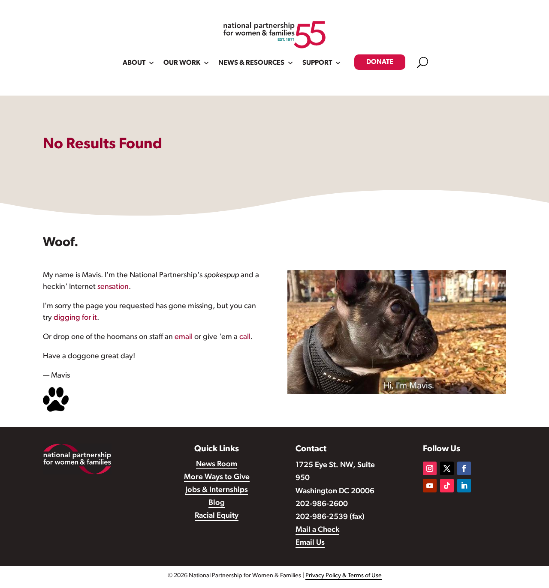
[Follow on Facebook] (464, 468)
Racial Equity (216, 516)
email (184, 337)
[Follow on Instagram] (430, 468)
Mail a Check (317, 530)
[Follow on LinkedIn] (464, 485)
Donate (379, 62)
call (244, 337)
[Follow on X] (447, 468)
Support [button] (317, 63)
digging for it (75, 318)
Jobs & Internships (216, 490)
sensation (113, 287)
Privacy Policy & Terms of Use (343, 576)
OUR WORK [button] (181, 63)
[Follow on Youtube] (430, 485)
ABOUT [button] (134, 63)
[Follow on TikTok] (447, 485)
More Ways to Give (217, 477)
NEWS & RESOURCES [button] (251, 63)
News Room (216, 464)
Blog (216, 503)
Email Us (310, 543)
